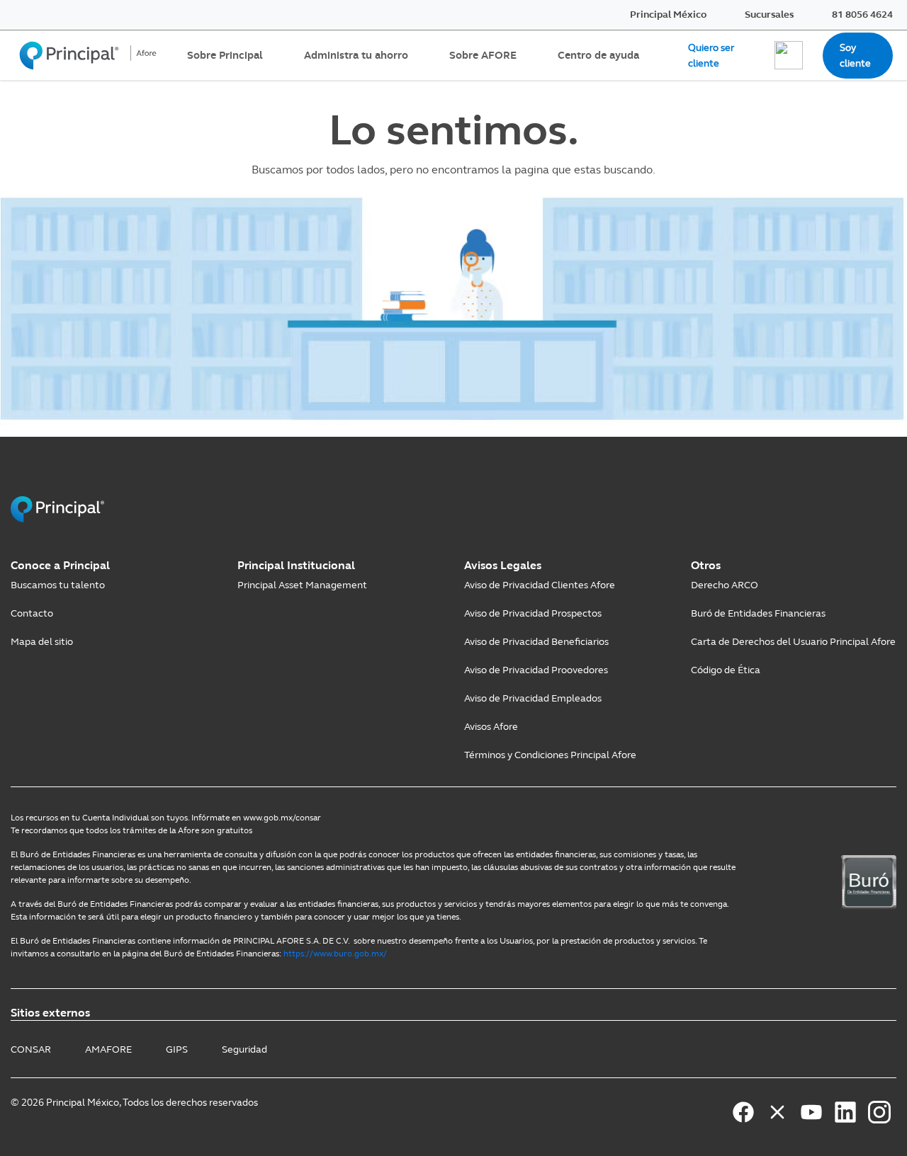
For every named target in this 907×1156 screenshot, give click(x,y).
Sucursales (769, 14)
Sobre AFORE (483, 55)
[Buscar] (789, 55)
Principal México (668, 14)
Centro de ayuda (598, 55)
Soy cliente (855, 55)
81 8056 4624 (862, 14)
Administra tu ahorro (356, 55)
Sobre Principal (225, 55)
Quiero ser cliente (711, 55)
